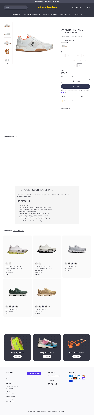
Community (64, 14)
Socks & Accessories (31, 14)
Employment (9, 388)
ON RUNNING (65, 36)
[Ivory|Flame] (64, 45)
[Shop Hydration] (17, 343)
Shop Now (17, 356)
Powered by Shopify (58, 411)
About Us (8, 381)
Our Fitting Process (50, 14)
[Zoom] (33, 43)
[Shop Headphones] (76, 343)
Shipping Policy (10, 401)
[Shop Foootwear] (47, 343)
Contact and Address (12, 386)
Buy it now (75, 86)
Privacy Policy (10, 393)
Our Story (77, 14)
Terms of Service (10, 396)
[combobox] (16, 7)
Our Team (8, 383)
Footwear (15, 14)
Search (8, 376)
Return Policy (9, 398)
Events (8, 391)
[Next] (7, 62)
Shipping (63, 76)
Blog (7, 378)
